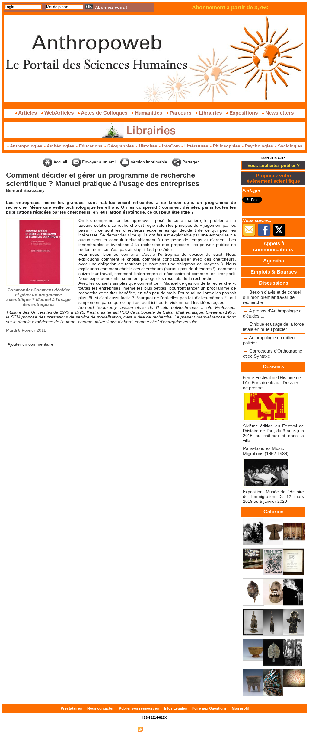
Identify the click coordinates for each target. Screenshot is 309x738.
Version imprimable (148, 162)
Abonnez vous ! (111, 7)
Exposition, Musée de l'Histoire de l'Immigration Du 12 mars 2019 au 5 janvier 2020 (273, 496)
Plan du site (125, 729)
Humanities (148, 113)
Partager (190, 162)
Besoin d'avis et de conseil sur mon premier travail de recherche (272, 297)
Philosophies (226, 146)
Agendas (273, 261)
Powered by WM (180, 729)
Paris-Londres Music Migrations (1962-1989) (265, 451)
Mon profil (240, 708)
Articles (27, 113)
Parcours (180, 113)
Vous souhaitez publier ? (273, 165)
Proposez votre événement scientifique (273, 178)
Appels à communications (273, 246)
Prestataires (72, 708)
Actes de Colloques (104, 113)
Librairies (210, 113)
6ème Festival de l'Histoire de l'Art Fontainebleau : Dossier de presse (272, 382)
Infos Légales (176, 708)
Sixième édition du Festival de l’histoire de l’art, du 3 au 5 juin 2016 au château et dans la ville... (273, 433)
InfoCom (171, 146)
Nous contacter (101, 708)
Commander (38, 297)
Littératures (196, 146)
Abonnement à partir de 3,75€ (230, 8)
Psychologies (259, 146)
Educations (91, 146)
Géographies (120, 146)
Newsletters (279, 113)
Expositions (243, 113)
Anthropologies (26, 146)
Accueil (59, 162)
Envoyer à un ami (98, 162)
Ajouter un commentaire (30, 344)
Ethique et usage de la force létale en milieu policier (273, 326)
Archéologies (60, 146)
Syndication (154, 729)
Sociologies (289, 146)
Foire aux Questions (210, 708)
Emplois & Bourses (273, 272)
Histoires (148, 146)
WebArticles (59, 113)
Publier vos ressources (139, 708)
